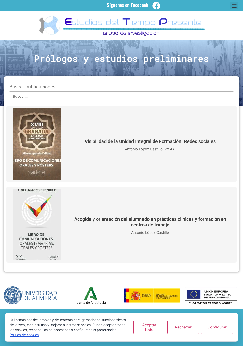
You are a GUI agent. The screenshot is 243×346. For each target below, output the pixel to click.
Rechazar (183, 327)
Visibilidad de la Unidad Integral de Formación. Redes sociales (150, 141)
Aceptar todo (149, 327)
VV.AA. (170, 149)
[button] (234, 5)
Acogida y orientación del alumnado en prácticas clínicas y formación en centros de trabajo (150, 222)
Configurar (217, 327)
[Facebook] (156, 5)
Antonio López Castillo (144, 149)
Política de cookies (24, 335)
